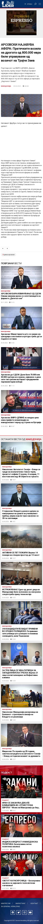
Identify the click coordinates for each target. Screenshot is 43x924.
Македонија (6, 86)
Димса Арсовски (9, 254)
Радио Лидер (7, 4)
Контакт (34, 903)
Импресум (5, 903)
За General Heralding (10, 906)
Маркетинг (21, 903)
